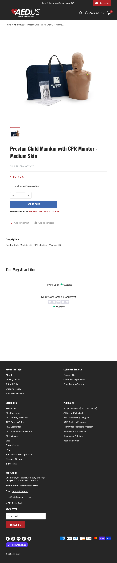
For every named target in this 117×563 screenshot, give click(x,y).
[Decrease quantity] (13, 195)
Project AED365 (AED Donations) (80, 408)
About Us (10, 375)
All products (19, 24)
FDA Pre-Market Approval (19, 454)
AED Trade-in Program (74, 422)
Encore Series (12, 445)
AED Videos (12, 435)
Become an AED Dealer (75, 431)
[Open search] (80, 13)
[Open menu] (7, 13)
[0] (109, 13)
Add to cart (34, 204)
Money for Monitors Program (78, 426)
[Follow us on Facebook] (8, 539)
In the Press (11, 463)
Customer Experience (74, 379)
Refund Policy (13, 384)
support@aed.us (20, 491)
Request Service (71, 440)
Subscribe (104, 3)
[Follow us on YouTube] (19, 539)
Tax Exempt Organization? (27, 185)
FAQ (8, 449)
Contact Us (69, 375)
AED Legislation (13, 426)
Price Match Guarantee (75, 384)
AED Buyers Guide (15, 422)
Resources (11, 408)
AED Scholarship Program (76, 417)
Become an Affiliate (73, 435)
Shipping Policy (13, 388)
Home (8, 24)
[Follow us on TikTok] (24, 539)
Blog (8, 440)
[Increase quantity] (28, 195)
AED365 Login (13, 412)
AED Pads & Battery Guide (19, 431)
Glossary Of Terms (15, 459)
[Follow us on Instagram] (13, 539)
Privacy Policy (13, 379)
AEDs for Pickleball (73, 412)
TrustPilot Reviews (15, 393)
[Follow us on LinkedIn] (29, 539)
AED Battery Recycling (17, 417)
